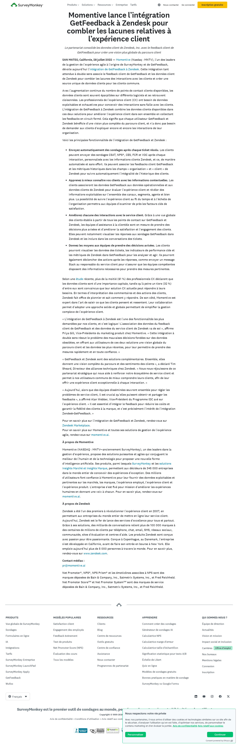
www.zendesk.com (95, 553)
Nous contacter (171, 4)
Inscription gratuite (212, 4)
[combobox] (18, 696)
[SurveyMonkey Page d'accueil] (27, 5)
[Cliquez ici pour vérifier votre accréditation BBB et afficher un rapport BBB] (80, 732)
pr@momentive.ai (73, 565)
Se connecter (188, 4)
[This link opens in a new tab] (196, 696)
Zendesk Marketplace (76, 425)
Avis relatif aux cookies (210, 725)
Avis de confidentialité (185, 725)
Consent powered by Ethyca (218, 740)
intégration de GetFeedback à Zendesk (114, 69)
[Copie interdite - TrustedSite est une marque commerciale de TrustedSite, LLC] (113, 732)
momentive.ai (100, 435)
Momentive (123, 59)
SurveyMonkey (141, 463)
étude (79, 279)
